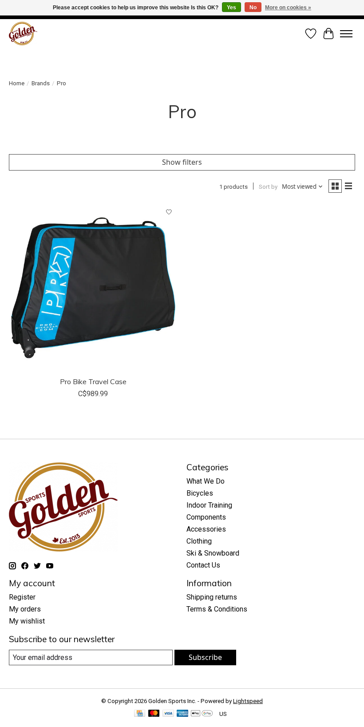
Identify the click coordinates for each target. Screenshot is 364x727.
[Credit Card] (139, 714)
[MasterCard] (154, 714)
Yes (231, 7)
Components (206, 517)
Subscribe (205, 657)
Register (22, 597)
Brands (41, 83)
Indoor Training (209, 505)
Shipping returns (211, 597)
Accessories (206, 529)
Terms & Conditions (216, 609)
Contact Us (203, 565)
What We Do (205, 481)
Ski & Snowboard (212, 553)
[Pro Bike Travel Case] (93, 287)
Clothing (199, 541)
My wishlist (27, 621)
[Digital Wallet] (202, 714)
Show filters (182, 162)
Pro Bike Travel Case (93, 381)
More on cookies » (288, 7)
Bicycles (199, 493)
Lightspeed (248, 701)
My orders (25, 609)
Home (16, 83)
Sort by (268, 186)
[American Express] (182, 714)
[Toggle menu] (346, 34)
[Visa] (168, 714)
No (253, 7)
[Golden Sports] (23, 33)
